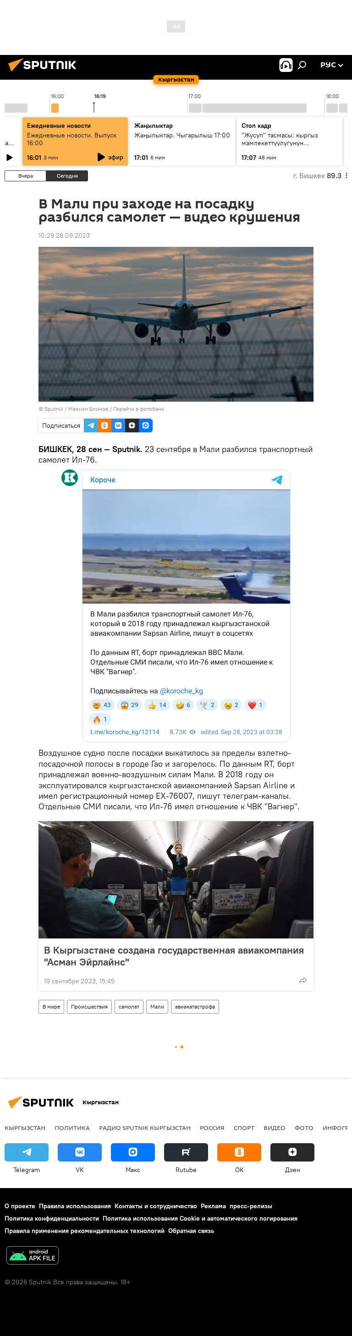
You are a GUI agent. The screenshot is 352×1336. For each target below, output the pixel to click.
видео (275, 1127)
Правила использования (75, 1206)
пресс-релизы (251, 1206)
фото (304, 1127)
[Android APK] (32, 1256)
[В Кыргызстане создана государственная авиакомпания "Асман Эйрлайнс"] (176, 879)
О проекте (20, 1206)
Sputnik (53, 408)
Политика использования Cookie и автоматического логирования (200, 1218)
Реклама (213, 1206)
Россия (212, 1127)
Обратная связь (191, 1231)
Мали (157, 1006)
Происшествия (89, 1006)
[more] (303, 980)
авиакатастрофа (195, 1006)
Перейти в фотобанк (138, 408)
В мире (51, 1006)
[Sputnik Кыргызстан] (45, 73)
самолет (129, 1006)
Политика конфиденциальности (52, 1218)
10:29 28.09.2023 (64, 235)
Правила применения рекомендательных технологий (85, 1231)
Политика (72, 1127)
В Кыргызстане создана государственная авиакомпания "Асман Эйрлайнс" (174, 956)
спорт (244, 1127)
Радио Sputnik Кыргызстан (145, 1127)
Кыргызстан (25, 1127)
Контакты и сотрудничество (156, 1206)
